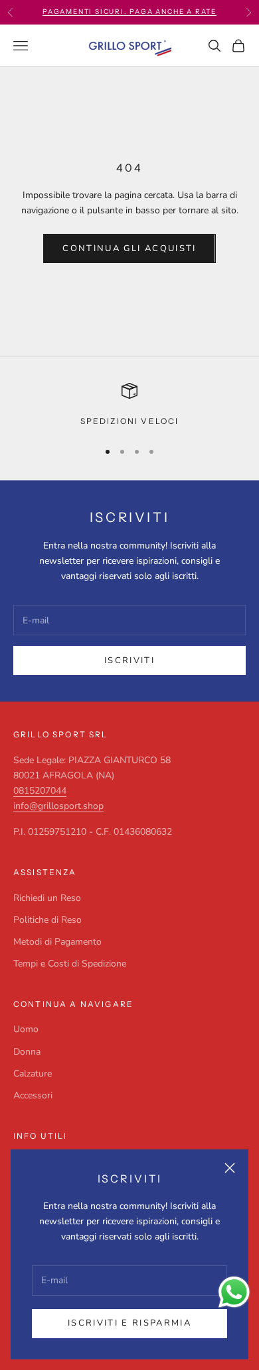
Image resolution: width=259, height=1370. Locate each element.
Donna (27, 1051)
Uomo (26, 1029)
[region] (129, 405)
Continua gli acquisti (129, 248)
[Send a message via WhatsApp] (234, 1292)
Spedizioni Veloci (129, 421)
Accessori (32, 1095)
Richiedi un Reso (47, 898)
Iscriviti (129, 660)
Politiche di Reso (47, 920)
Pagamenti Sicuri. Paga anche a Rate (129, 11)
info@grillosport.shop (58, 806)
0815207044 (39, 790)
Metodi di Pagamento (57, 941)
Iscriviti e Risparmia (129, 1323)
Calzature (32, 1073)
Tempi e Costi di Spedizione (69, 963)
